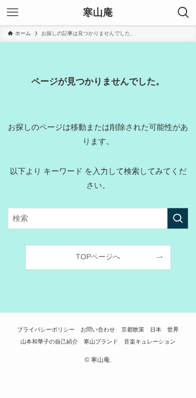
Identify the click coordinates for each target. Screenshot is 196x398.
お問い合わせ (97, 329)
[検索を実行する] (177, 218)
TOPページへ (98, 257)
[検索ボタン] (183, 12)
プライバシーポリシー (46, 329)
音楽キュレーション (150, 341)
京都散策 (132, 329)
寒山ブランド (101, 341)
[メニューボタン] (12, 12)
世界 (173, 329)
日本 (156, 329)
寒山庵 (98, 13)
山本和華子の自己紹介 (49, 341)
